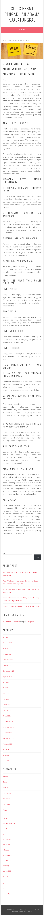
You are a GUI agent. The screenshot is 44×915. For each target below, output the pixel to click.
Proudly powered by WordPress (18, 909)
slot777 (16, 92)
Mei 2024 (6, 761)
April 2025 (6, 699)
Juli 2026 (6, 637)
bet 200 (5, 818)
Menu (23, 30)
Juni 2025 (6, 688)
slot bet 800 (7, 871)
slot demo (6, 829)
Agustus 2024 (7, 744)
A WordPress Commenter (11, 622)
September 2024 (8, 738)
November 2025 (8, 660)
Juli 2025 (6, 682)
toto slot (6, 850)
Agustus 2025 (7, 677)
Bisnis (5, 782)
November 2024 (8, 727)
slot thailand (7, 839)
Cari (4, 553)
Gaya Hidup (7, 793)
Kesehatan (6, 799)
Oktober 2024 (7, 733)
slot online (6, 845)
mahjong (6, 866)
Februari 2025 (7, 710)
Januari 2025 (7, 716)
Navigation (30, 622)
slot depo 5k (7, 860)
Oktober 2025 (7, 665)
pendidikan (6, 804)
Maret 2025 (6, 705)
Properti (5, 810)
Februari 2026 (7, 643)
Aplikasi (5, 776)
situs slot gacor (8, 855)
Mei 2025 (6, 693)
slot (4, 834)
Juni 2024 (6, 755)
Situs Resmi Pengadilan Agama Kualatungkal (22, 14)
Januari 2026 (7, 648)
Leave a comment (8, 80)
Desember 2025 (8, 654)
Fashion (5, 787)
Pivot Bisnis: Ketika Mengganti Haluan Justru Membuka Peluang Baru (20, 69)
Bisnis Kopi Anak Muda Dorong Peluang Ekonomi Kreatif (21, 606)
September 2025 (8, 671)
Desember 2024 (8, 721)
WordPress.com (25, 911)
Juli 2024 (6, 750)
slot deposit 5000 (9, 824)
